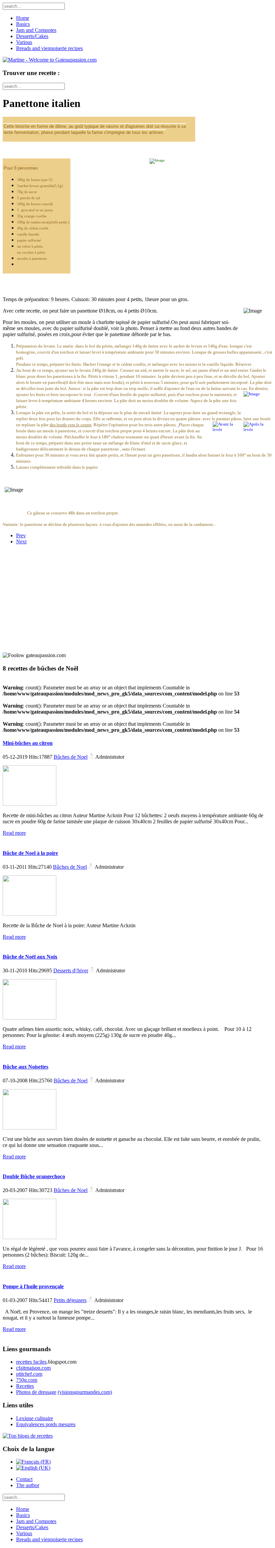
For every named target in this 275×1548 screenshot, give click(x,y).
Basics (23, 24)
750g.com (26, 1380)
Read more (14, 833)
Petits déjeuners (70, 1300)
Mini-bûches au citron (28, 743)
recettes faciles (31, 1362)
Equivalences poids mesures (45, 1424)
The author (27, 1485)
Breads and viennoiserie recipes (49, 48)
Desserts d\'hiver (70, 970)
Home (22, 18)
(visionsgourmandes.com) (85, 1392)
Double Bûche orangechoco (34, 1176)
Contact (24, 1479)
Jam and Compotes (36, 30)
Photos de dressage (36, 1392)
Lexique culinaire (34, 1418)
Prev (21, 535)
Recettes (25, 1386)
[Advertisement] (45, 592)
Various (24, 42)
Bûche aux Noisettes (25, 1067)
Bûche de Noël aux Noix (30, 957)
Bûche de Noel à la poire (30, 853)
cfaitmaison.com (33, 1368)
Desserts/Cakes (32, 36)
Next (21, 541)
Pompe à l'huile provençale (33, 1286)
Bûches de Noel (71, 757)
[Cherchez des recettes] (28, 1436)
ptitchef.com (29, 1374)
